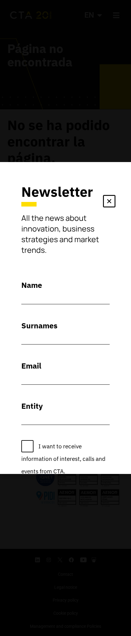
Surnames (39, 325)
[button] (109, 202)
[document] (65, 318)
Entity (32, 406)
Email (31, 366)
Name (31, 285)
